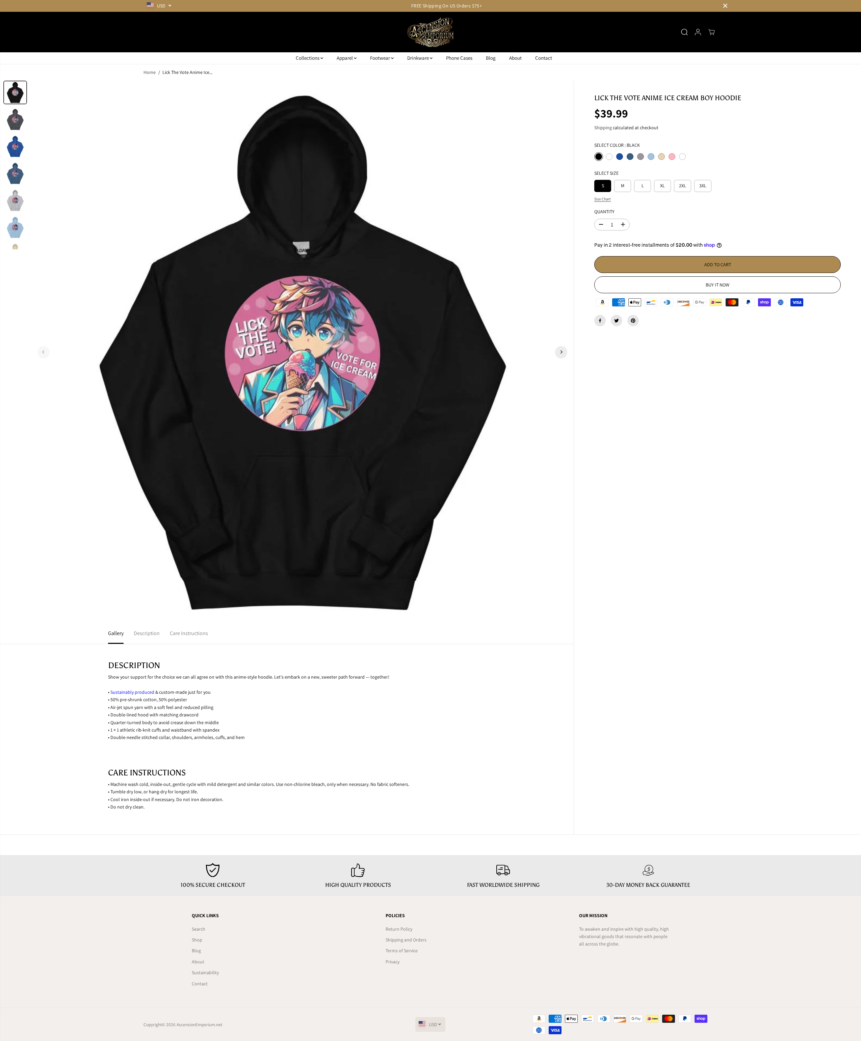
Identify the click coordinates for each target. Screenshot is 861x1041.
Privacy (392, 962)
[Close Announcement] (725, 5)
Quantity (604, 212)
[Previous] (43, 352)
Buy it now (717, 285)
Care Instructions (189, 633)
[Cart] (711, 32)
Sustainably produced (132, 692)
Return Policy (399, 929)
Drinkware (418, 58)
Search (198, 929)
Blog (491, 58)
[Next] (561, 352)
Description (147, 633)
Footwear (380, 58)
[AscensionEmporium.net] (430, 32)
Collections (308, 58)
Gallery (116, 633)
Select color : (617, 145)
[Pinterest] (633, 320)
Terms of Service (402, 951)
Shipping (603, 128)
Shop (197, 940)
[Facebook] (600, 320)
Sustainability (205, 972)
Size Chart (602, 198)
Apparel (345, 58)
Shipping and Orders (406, 940)
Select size (606, 173)
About (515, 58)
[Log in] (698, 32)
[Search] (684, 32)
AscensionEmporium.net (199, 1024)
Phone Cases (459, 58)
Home (150, 72)
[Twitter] (616, 320)
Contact (543, 58)
